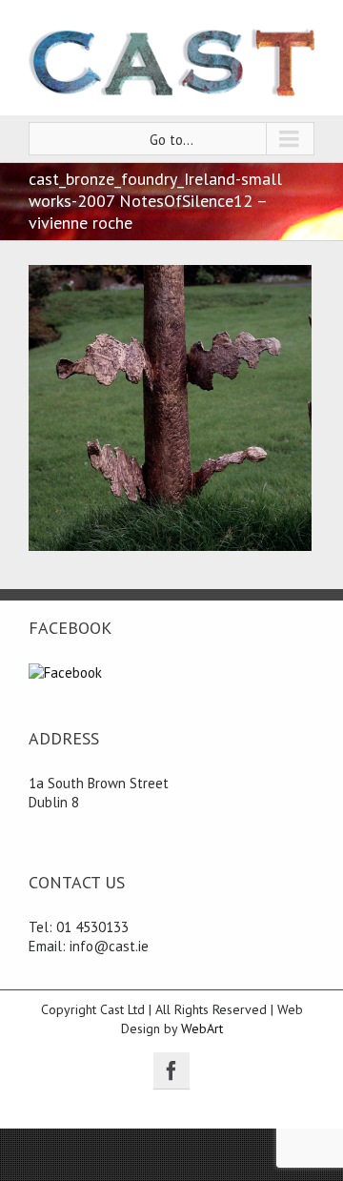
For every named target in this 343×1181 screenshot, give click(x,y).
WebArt (202, 1028)
